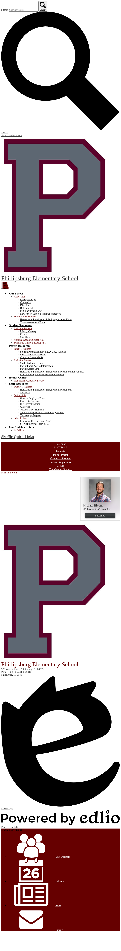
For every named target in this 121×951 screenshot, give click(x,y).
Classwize (25, 406)
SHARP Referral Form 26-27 (34, 423)
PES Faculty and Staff (31, 311)
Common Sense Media (31, 357)
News (58, 905)
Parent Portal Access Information (36, 366)
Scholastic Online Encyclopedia (30, 342)
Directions (25, 305)
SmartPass (25, 337)
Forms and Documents (25, 316)
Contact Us (25, 302)
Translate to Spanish (60, 469)
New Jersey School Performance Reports (40, 313)
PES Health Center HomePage (29, 380)
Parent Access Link (29, 368)
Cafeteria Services (60, 458)
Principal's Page (28, 299)
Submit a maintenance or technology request (42, 412)
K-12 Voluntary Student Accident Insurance (42, 374)
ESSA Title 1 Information (33, 354)
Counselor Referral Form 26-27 (36, 421)
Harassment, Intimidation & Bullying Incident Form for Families (52, 371)
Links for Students (23, 328)
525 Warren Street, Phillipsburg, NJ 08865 (22, 669)
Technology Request (30, 415)
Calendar (60, 443)
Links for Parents (22, 360)
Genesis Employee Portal (32, 398)
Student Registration (60, 462)
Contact (59, 930)
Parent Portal (60, 454)
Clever (23, 334)
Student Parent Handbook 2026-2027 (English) (43, 351)
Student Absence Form (31, 363)
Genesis (60, 451)
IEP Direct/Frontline (30, 404)
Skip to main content (11, 135)
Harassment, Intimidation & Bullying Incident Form (46, 319)
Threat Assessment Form (32, 322)
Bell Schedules (27, 308)
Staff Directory (62, 856)
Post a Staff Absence (30, 401)
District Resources (23, 386)
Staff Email (60, 447)
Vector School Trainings (32, 409)
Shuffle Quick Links (17, 437)
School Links (20, 418)
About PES (19, 296)
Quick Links (20, 395)
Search (4, 9)
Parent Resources (22, 348)
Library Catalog (28, 331)
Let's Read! (19, 430)
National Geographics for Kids (29, 339)
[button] (16, 293)
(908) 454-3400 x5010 (20, 672)
